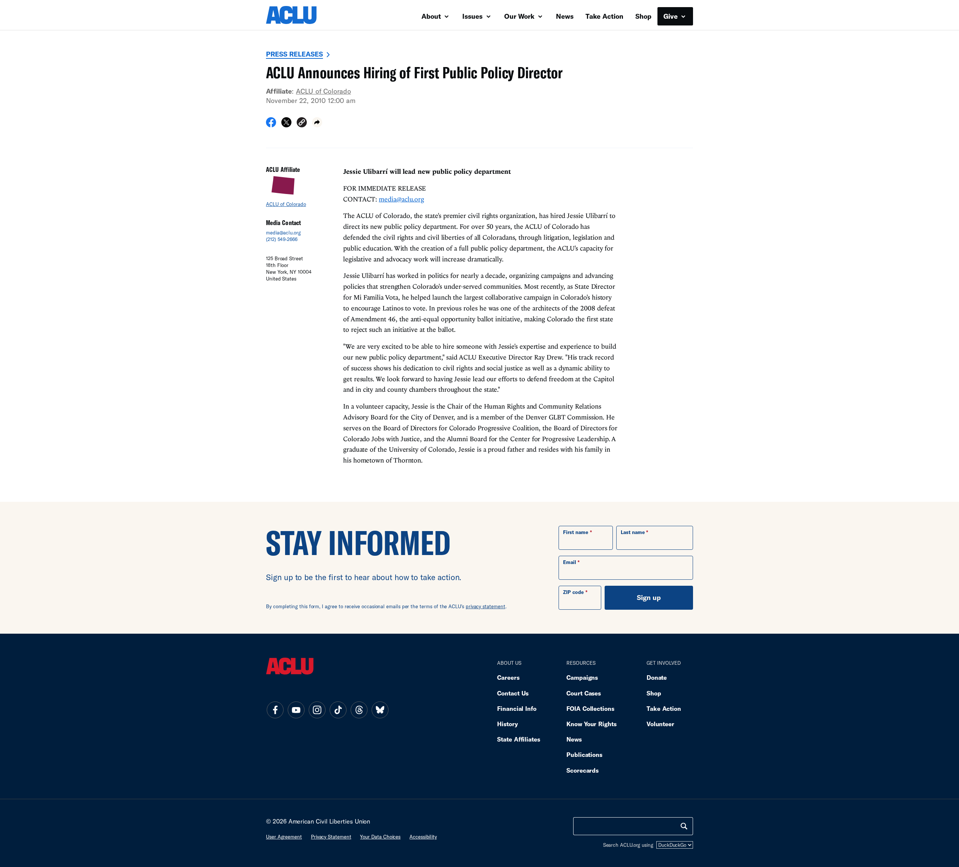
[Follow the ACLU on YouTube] (296, 710)
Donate (657, 677)
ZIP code (573, 592)
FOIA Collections (590, 708)
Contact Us (513, 693)
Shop (643, 16)
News (565, 16)
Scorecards (582, 770)
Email (569, 562)
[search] (684, 826)
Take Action (604, 16)
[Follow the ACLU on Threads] (359, 710)
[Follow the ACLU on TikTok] (338, 710)
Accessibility (423, 837)
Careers (508, 677)
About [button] (432, 16)
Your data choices (380, 837)
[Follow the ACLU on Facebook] (275, 710)
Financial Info (516, 708)
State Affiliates (518, 739)
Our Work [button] (520, 16)
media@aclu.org (283, 233)
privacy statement (485, 606)
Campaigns (582, 677)
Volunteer (660, 723)
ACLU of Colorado (323, 91)
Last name (633, 532)
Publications (584, 754)
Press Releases (294, 54)
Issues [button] (473, 16)
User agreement (284, 837)
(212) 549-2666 (281, 239)
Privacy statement (331, 837)
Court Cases (583, 693)
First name (575, 532)
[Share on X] (286, 125)
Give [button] (671, 16)
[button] (302, 123)
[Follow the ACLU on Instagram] (317, 710)
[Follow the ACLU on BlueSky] (380, 710)
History (507, 723)
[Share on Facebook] (271, 125)
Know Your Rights (591, 723)
